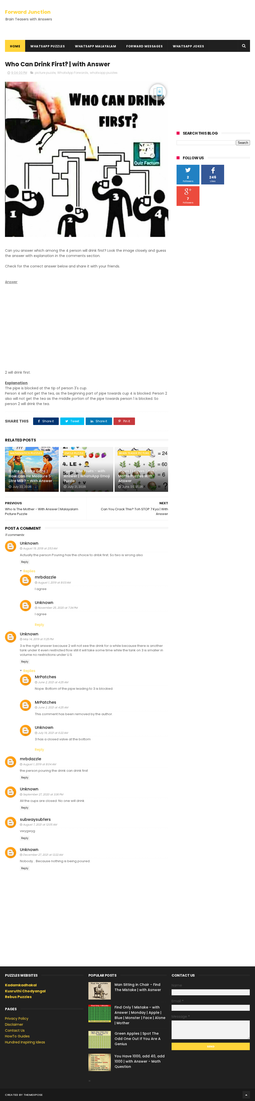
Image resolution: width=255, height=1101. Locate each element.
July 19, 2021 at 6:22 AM (53, 733)
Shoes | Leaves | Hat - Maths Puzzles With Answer (137, 476)
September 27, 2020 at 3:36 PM (43, 794)
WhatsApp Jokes (188, 46)
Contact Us (15, 1030)
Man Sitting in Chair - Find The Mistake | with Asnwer (138, 987)
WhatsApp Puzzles (47, 46)
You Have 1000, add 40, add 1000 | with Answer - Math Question (140, 1061)
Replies (29, 571)
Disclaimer (14, 1024)
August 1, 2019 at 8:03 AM (54, 583)
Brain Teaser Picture (134, 453)
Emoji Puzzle (74, 453)
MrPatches (45, 677)
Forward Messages (144, 46)
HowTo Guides (17, 1036)
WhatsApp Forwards (72, 73)
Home (15, 46)
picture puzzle (45, 73)
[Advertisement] (86, 322)
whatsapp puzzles (104, 73)
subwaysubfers (35, 819)
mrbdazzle (45, 577)
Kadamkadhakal (21, 985)
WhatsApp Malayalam (95, 46)
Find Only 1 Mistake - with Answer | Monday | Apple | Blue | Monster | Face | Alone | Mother (140, 1015)
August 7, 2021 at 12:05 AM (40, 825)
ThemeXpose (33, 1095)
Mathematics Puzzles (26, 453)
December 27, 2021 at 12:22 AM (43, 855)
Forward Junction (28, 11)
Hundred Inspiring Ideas (25, 1042)
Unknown (29, 543)
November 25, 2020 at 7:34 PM (57, 608)
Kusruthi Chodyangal (25, 991)
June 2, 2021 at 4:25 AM (53, 682)
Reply (24, 562)
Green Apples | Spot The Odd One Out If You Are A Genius (138, 1038)
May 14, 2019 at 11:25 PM (38, 639)
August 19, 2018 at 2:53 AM (40, 548)
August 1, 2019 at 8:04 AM (39, 764)
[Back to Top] (246, 1095)
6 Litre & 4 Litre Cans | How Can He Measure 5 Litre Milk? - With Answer (30, 476)
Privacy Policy (16, 1018)
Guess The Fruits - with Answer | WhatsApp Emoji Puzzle (87, 476)
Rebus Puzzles (18, 996)
